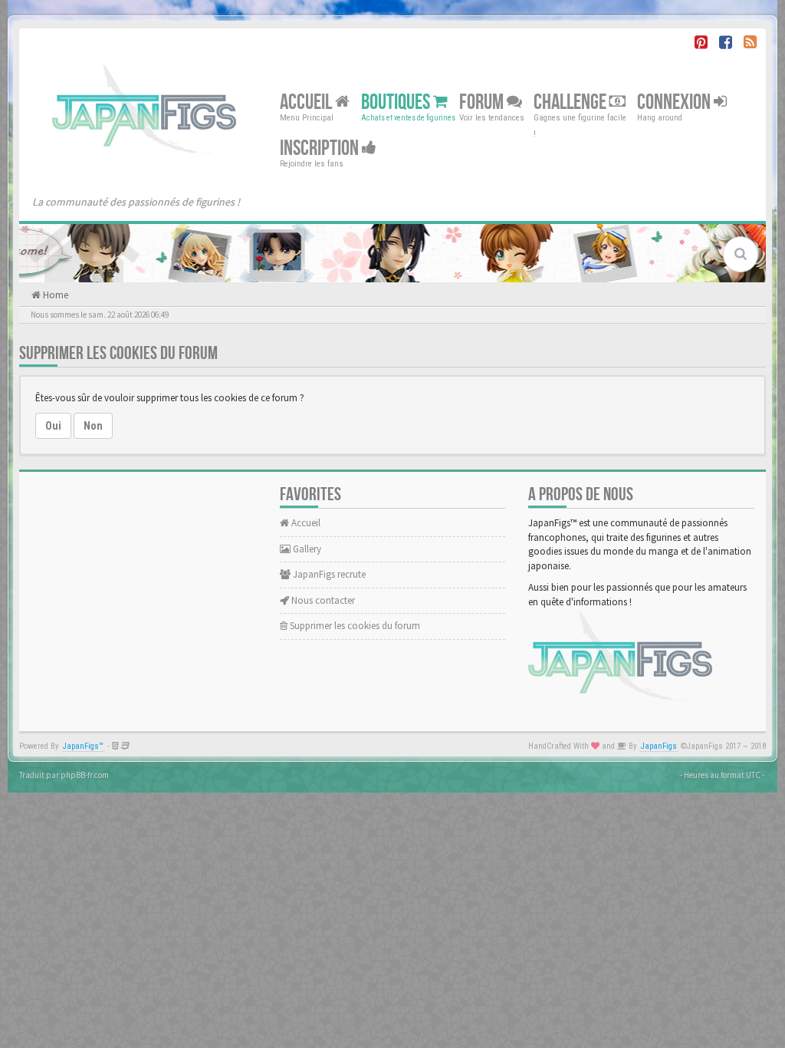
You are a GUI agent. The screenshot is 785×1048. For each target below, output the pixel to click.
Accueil (307, 102)
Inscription (321, 148)
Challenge (571, 102)
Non (93, 426)
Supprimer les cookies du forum (353, 625)
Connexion (675, 102)
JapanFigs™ (83, 746)
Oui (53, 426)
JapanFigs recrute (328, 574)
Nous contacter (322, 600)
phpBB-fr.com (85, 775)
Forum (483, 102)
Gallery (306, 548)
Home (54, 295)
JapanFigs (659, 746)
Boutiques (397, 102)
